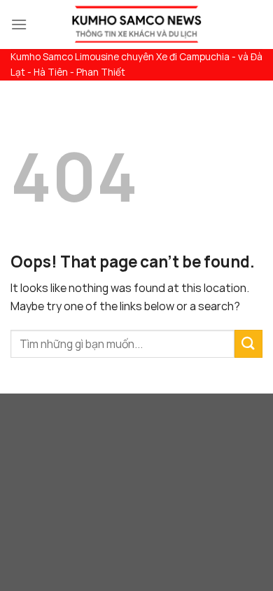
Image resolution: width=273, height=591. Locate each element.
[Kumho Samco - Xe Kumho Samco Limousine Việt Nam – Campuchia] (136, 24)
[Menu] (18, 24)
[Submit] (248, 343)
